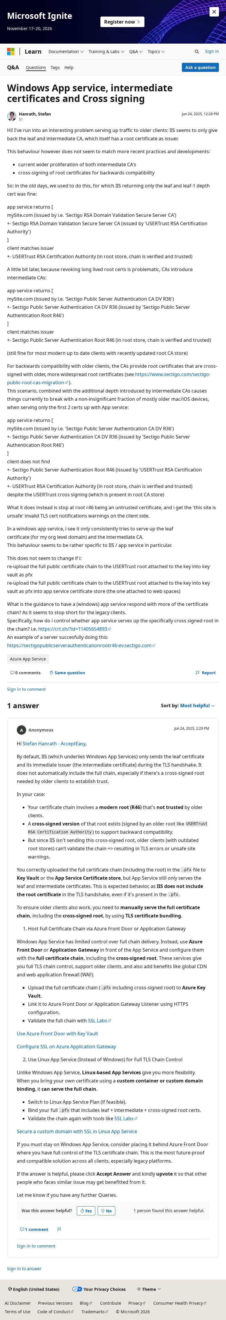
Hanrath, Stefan (35, 114)
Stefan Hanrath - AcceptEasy (54, 743)
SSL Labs (97, 1020)
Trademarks (93, 1311)
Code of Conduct (53, 1311)
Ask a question (200, 67)
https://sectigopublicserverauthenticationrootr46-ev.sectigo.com (79, 645)
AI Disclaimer (18, 1303)
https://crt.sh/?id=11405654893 (72, 629)
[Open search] (197, 51)
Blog (84, 1303)
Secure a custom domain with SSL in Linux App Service (77, 1131)
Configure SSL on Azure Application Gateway (66, 1046)
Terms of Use (17, 1311)
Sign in (212, 51)
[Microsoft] (11, 51)
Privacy (135, 1303)
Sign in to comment (26, 689)
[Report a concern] (59, 1229)
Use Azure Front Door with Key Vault (57, 1033)
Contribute (110, 1303)
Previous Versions (55, 1303)
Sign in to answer (24, 1268)
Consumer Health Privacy (178, 1303)
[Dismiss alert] (214, 12)
